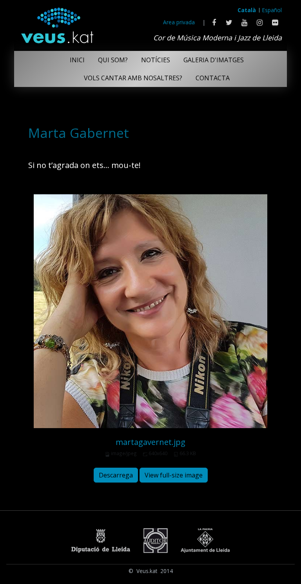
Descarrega (116, 475)
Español (272, 10)
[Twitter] (229, 22)
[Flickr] (275, 22)
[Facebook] (214, 22)
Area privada (179, 22)
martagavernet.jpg (150, 442)
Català (247, 10)
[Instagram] (260, 22)
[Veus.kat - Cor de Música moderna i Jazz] (56, 23)
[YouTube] (244, 22)
